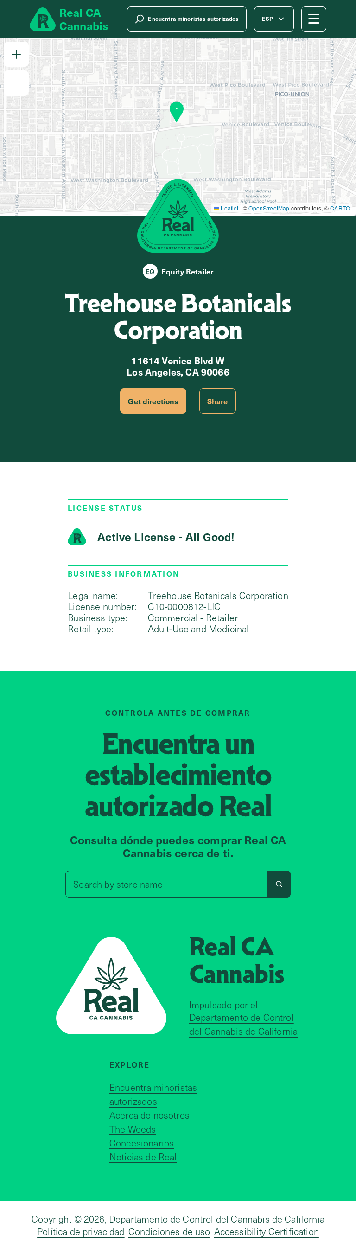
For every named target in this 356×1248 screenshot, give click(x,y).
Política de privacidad (81, 1231)
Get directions (153, 401)
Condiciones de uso (169, 1231)
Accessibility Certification (266, 1231)
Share (217, 401)
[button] (16, 54)
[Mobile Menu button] (313, 19)
